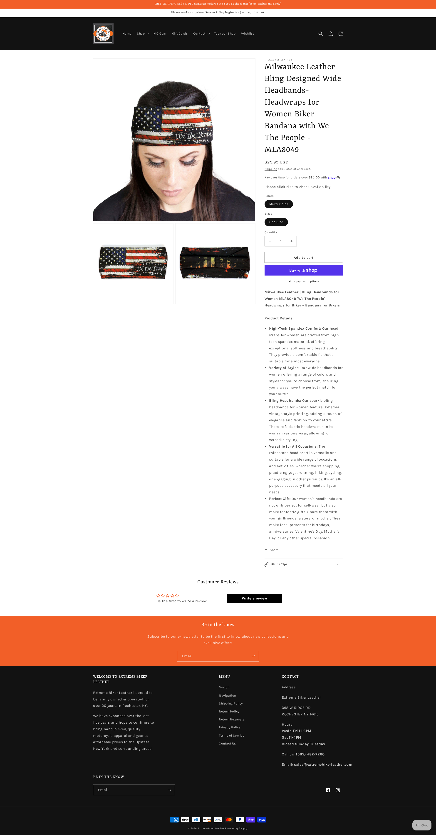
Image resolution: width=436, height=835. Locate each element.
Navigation (227, 695)
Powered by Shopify (236, 828)
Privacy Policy (229, 727)
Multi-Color (278, 204)
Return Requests (231, 719)
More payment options (303, 281)
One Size (276, 222)
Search (224, 687)
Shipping (271, 169)
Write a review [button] (254, 598)
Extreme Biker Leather (211, 828)
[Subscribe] (254, 656)
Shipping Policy (231, 703)
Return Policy (229, 711)
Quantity (271, 232)
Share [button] (274, 550)
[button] (142, 33)
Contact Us (227, 743)
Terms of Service (231, 735)
